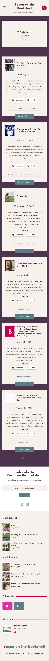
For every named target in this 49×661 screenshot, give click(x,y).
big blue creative (36, 653)
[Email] (27, 504)
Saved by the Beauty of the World (24, 535)
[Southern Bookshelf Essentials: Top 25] (6, 576)
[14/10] (6, 527)
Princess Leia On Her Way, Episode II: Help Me (29, 130)
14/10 (13, 525)
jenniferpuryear (20, 626)
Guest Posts (34, 109)
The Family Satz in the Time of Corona (29, 64)
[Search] (44, 8)
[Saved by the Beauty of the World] (6, 537)
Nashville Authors (24, 376)
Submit (24, 495)
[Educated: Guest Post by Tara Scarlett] (6, 585)
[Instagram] (22, 504)
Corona (13, 109)
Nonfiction (35, 174)
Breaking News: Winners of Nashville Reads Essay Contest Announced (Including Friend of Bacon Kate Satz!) (29, 331)
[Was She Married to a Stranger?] (6, 566)
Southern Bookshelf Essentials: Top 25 (25, 574)
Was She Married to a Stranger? (23, 564)
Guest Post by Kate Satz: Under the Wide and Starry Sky (29, 398)
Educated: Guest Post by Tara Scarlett (25, 583)
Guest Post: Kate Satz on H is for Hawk (29, 265)
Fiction (22, 109)
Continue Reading (24, 116)
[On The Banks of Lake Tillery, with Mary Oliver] (6, 546)
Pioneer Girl (22, 196)
